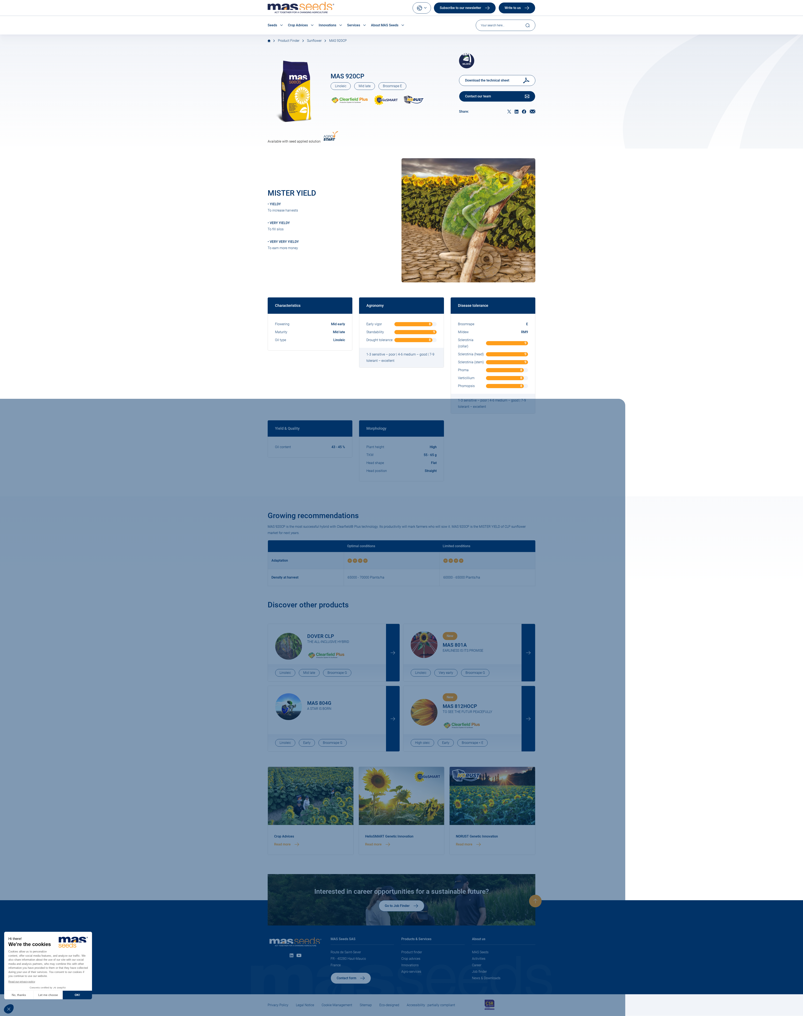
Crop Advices (298, 25)
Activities (478, 959)
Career (476, 965)
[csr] (489, 1009)
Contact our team (478, 96)
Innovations (327, 25)
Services (353, 25)
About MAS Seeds (384, 25)
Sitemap (366, 1005)
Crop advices (410, 959)
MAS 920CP (338, 41)
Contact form (346, 978)
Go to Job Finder (397, 906)
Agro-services (411, 972)
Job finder (479, 972)
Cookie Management (337, 1005)
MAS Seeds (480, 952)
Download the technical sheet (487, 80)
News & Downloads (486, 978)
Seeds (272, 25)
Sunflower (314, 41)
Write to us (513, 8)
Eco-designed (389, 1005)
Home (269, 41)
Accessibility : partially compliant (431, 1005)
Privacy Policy (278, 1005)
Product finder (411, 952)
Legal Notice (305, 1005)
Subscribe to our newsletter (460, 8)
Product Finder (288, 41)
